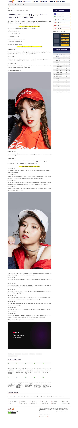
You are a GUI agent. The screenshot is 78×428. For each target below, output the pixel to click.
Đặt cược (63, 34)
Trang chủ (11, 4)
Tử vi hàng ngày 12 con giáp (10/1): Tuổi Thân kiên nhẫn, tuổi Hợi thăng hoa (11, 371)
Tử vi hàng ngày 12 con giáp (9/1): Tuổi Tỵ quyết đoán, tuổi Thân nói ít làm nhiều (29, 371)
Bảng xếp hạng (44, 1)
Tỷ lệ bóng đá (22, 401)
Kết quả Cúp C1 (44, 403)
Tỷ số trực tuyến (17, 396)
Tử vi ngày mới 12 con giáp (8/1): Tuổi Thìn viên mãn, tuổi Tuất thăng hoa (38, 370)
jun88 (58, 396)
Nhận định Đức (58, 25)
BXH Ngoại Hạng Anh (61, 49)
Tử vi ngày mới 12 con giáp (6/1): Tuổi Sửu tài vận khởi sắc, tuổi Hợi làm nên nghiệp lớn (38, 385)
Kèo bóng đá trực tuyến (38, 396)
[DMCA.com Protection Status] (12, 413)
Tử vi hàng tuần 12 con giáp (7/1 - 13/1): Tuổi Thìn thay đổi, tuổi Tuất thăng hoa (20, 385)
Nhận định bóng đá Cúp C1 (61, 19)
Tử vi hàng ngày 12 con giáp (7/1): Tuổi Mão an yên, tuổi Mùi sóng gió (29, 385)
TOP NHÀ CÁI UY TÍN (59, 31)
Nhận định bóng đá (61, 1)
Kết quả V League (66, 403)
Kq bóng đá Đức (23, 403)
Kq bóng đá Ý (54, 403)
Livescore (20, 1)
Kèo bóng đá (52, 1)
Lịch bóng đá (54, 401)
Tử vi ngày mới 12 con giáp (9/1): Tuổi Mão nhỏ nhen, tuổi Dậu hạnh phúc (20, 370)
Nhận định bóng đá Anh (60, 13)
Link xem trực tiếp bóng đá (48, 396)
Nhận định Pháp (59, 28)
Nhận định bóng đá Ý (60, 16)
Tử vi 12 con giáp (19, 4)
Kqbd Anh (11, 403)
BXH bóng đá (65, 401)
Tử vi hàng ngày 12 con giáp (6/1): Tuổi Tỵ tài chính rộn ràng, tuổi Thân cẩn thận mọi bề (47, 385)
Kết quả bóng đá (27, 1)
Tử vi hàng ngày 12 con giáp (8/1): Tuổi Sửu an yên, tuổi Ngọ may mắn (47, 370)
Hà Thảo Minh (10, 10)
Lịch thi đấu (36, 1)
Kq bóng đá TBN (33, 403)
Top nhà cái (62, 396)
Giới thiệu (67, 34)
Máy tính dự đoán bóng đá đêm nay (26, 396)
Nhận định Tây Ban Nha (60, 22)
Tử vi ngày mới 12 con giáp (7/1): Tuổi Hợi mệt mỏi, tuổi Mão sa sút (11, 385)
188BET (55, 396)
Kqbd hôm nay (44, 401)
